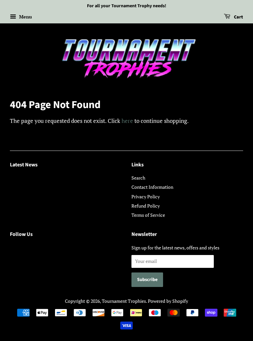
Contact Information (152, 187)
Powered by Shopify (168, 301)
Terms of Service (148, 215)
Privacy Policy (145, 196)
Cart (238, 17)
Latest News (24, 164)
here (127, 121)
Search (138, 178)
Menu (25, 17)
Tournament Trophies (124, 301)
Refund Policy (145, 206)
